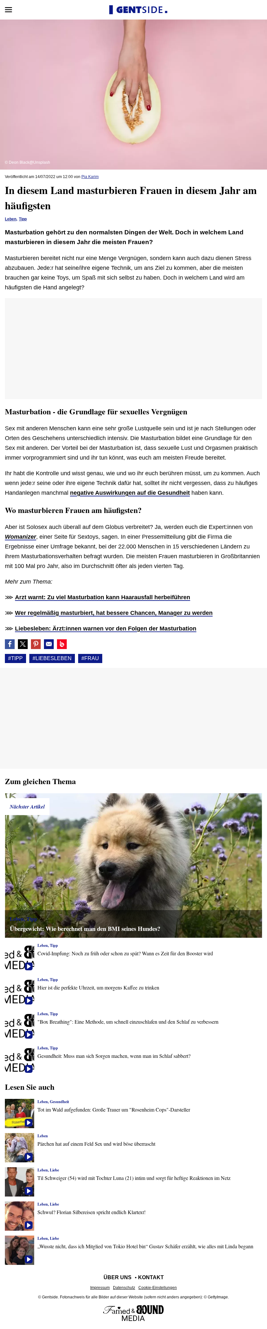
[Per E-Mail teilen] (49, 644)
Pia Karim (90, 176)
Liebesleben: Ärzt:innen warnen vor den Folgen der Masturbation (105, 628)
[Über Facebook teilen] (10, 644)
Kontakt (151, 1277)
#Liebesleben (52, 658)
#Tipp (15, 658)
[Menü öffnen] (8, 9)
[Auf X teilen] (23, 644)
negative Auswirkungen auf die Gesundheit (130, 493)
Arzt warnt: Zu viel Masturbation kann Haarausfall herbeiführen (102, 597)
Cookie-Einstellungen (157, 1287)
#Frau (90, 658)
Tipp (23, 219)
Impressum (100, 1287)
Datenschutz (124, 1287)
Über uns (118, 1277)
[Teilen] (36, 644)
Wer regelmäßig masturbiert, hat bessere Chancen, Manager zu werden (114, 613)
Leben (10, 219)
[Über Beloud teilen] (62, 644)
